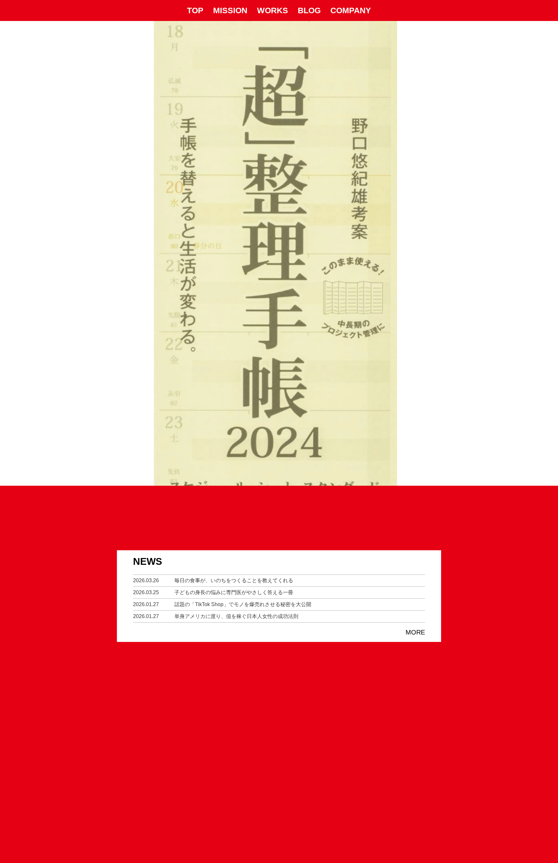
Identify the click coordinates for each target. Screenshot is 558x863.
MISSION (230, 10)
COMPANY (350, 10)
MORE (415, 632)
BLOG (309, 10)
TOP (195, 10)
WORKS (272, 10)
